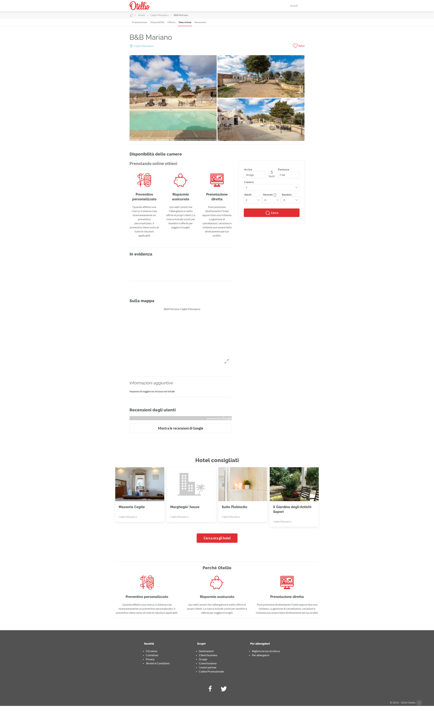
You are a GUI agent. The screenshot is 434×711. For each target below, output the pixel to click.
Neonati (268, 194)
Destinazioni (206, 651)
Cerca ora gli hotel (217, 538)
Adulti (247, 194)
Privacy (150, 659)
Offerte (171, 22)
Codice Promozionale (211, 671)
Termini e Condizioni (158, 663)
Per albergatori (260, 655)
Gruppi (203, 659)
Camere (249, 182)
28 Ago (250, 174)
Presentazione (139, 22)
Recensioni (200, 22)
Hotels (141, 15)
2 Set (282, 174)
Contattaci (152, 655)
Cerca (274, 212)
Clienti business (208, 655)
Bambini (287, 194)
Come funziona (207, 663)
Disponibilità (157, 22)
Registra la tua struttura (266, 651)
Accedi (294, 5)
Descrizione (185, 22)
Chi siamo (151, 651)
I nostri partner (207, 667)
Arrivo (248, 169)
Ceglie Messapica (159, 15)
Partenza (283, 169)
